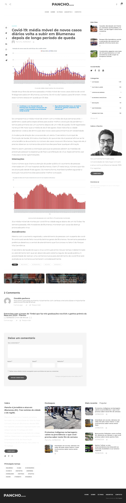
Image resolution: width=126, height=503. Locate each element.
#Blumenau (24, 264)
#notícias (21, 474)
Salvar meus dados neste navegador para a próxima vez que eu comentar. (34, 371)
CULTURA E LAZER (106, 87)
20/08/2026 (99, 439)
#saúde (8, 476)
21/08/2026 (99, 428)
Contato (78, 12)
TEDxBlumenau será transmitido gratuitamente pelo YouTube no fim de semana (27, 279)
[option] (106, 42)
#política (31, 474)
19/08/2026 (99, 453)
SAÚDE (14, 26)
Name (9, 361)
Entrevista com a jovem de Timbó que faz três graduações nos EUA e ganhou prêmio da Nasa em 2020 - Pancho (45, 314)
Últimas (60, 12)
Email (34, 361)
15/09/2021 (27, 42)
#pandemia (57, 264)
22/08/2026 (56, 440)
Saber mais (97, 173)
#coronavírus (36, 264)
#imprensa (29, 471)
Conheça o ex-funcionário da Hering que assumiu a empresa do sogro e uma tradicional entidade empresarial (63, 279)
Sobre (53, 12)
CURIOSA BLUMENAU (106, 92)
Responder (36, 305)
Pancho (19, 42)
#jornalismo (10, 474)
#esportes (19, 471)
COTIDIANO (106, 82)
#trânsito (17, 476)
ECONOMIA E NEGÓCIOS (67, 275)
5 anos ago (18, 305)
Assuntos (68, 12)
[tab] (91, 403)
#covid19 (47, 264)
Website (60, 361)
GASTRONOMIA (106, 108)
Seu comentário (13, 343)
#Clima (19, 468)
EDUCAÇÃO (18, 275)
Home (47, 12)
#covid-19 (9, 471)
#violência (28, 476)
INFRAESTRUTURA (106, 113)
